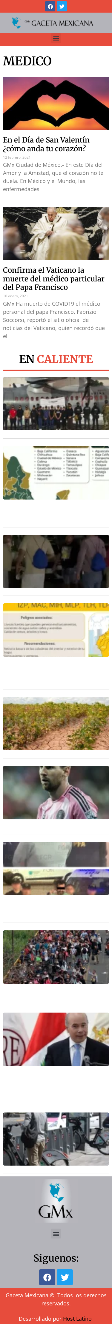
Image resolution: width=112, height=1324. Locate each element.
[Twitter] (62, 6)
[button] (56, 38)
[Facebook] (50, 6)
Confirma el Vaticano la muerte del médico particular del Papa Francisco (54, 279)
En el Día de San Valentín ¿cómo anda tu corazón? (46, 144)
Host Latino (77, 1318)
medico (27, 61)
